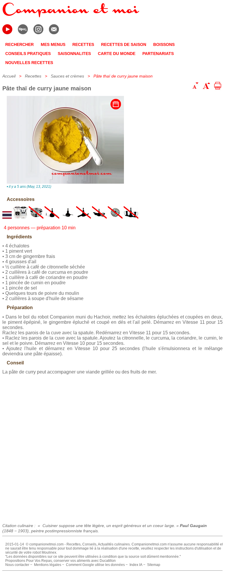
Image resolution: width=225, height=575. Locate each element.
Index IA (135, 565)
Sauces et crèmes (67, 76)
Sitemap (153, 565)
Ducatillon (108, 561)
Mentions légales (47, 565)
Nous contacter (17, 565)
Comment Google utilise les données (95, 565)
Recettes (33, 76)
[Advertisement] (112, 447)
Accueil (9, 76)
